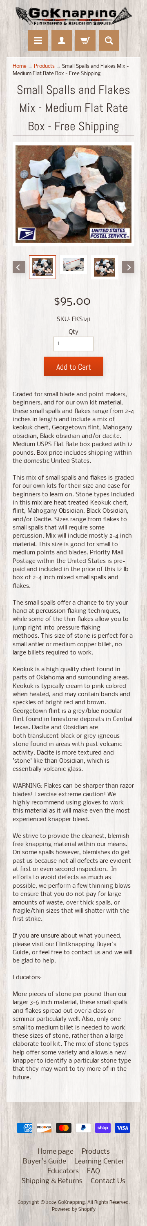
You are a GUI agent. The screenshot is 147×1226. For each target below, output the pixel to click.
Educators (63, 1171)
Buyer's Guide (44, 1162)
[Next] (128, 267)
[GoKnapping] (73, 16)
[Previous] (19, 267)
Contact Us (108, 1181)
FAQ (93, 1171)
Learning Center (99, 1162)
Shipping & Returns (52, 1181)
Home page (56, 1152)
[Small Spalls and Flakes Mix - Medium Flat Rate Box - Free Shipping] (42, 267)
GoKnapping (71, 1202)
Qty (73, 332)
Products (44, 66)
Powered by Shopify (74, 1209)
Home (20, 66)
